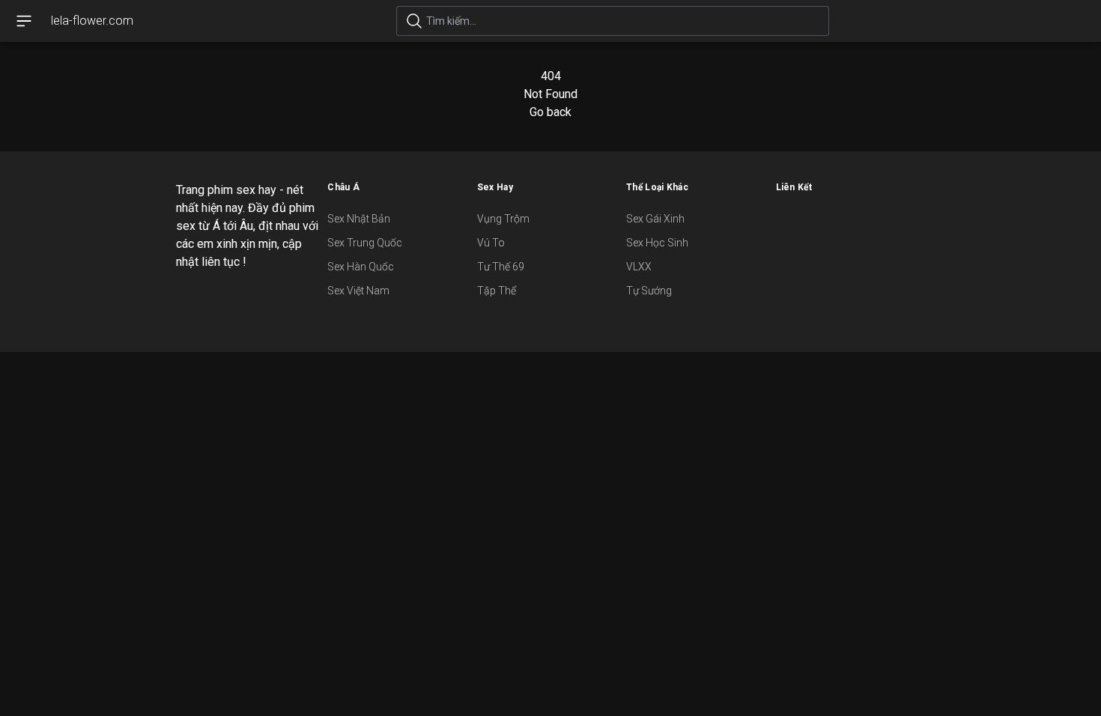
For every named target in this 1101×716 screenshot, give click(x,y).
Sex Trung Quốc (364, 243)
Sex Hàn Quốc (360, 267)
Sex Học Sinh (657, 243)
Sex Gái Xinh (655, 219)
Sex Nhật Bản (358, 219)
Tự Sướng (649, 291)
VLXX (639, 267)
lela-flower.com (92, 20)
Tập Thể (496, 291)
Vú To (491, 243)
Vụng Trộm (503, 219)
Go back (550, 112)
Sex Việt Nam (358, 291)
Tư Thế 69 (500, 267)
